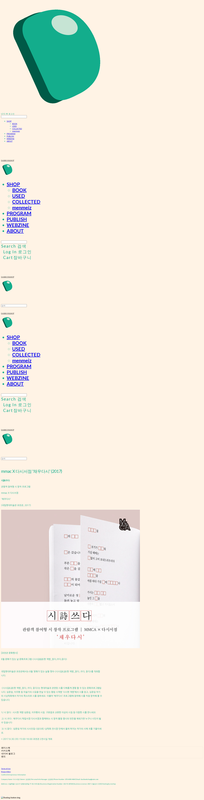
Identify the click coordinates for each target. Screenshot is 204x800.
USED (14, 126)
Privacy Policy (6, 772)
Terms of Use (6, 768)
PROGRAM (11, 133)
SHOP (9, 121)
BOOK (14, 123)
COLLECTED (17, 128)
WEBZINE (10, 138)
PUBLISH (10, 136)
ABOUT (9, 141)
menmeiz (16, 131)
